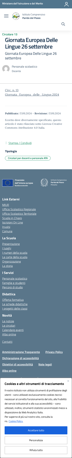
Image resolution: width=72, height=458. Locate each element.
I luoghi (6, 248)
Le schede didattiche (15, 304)
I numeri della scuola (14, 252)
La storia (7, 266)
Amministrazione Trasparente (21, 352)
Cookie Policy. (16, 421)
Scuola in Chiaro (12, 218)
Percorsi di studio (12, 287)
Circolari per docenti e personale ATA (28, 158)
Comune (7, 231)
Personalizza (36, 440)
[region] (36, 418)
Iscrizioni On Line (12, 222)
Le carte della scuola (14, 257)
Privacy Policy (54, 352)
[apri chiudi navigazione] (6, 16)
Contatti (7, 341)
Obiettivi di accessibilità (17, 364)
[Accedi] (66, 4)
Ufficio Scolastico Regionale (19, 209)
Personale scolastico (14, 278)
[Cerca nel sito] (63, 24)
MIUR (5, 205)
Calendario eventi (13, 330)
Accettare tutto (36, 430)
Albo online (9, 334)
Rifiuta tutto (36, 450)
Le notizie (8, 321)
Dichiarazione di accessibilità (20, 358)
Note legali (45, 364)
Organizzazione (11, 261)
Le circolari (8, 325)
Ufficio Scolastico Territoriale (19, 213)
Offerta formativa (13, 300)
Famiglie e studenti (13, 283)
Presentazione (11, 244)
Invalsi (6, 227)
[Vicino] (68, 381)
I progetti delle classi (14, 308)
